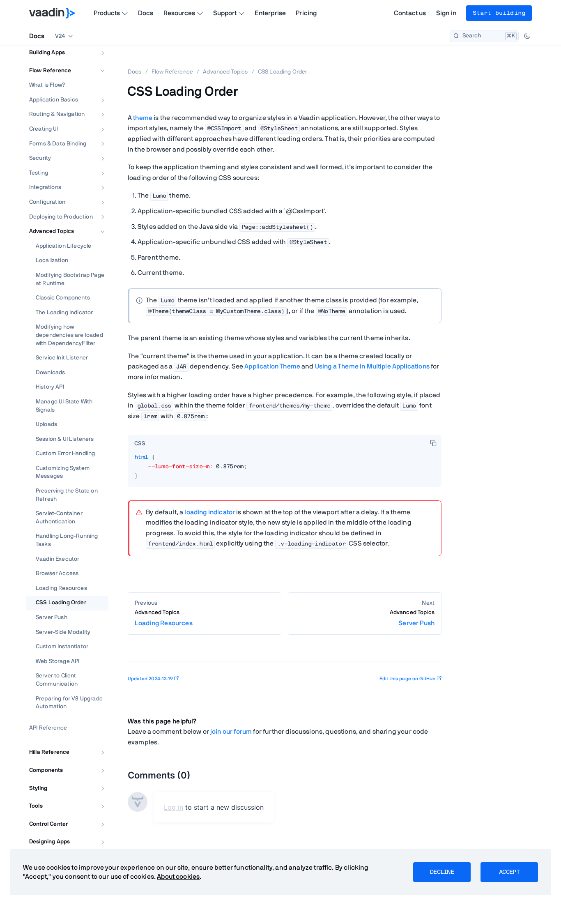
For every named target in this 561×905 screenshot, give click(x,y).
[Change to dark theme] (527, 36)
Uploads (46, 424)
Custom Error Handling (65, 453)
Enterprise (270, 13)
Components (46, 770)
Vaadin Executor (57, 559)
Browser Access (57, 573)
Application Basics (53, 100)
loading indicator (209, 512)
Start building (499, 13)
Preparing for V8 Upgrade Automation (69, 703)
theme (142, 118)
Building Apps (47, 52)
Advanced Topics (51, 231)
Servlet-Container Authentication (59, 518)
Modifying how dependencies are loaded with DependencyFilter (69, 335)
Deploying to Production (61, 217)
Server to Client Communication (57, 680)
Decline (442, 872)
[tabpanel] (284, 470)
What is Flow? (47, 85)
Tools (36, 806)
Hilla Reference (49, 752)
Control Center (48, 824)
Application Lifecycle (63, 246)
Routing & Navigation (57, 114)
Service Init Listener (62, 358)
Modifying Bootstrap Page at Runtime (70, 279)
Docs (146, 13)
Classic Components (63, 298)
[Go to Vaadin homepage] (52, 13)
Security (40, 158)
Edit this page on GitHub (407, 678)
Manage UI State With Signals (64, 406)
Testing (38, 173)
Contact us (410, 13)
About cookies (178, 876)
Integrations (45, 187)
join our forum (231, 731)
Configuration (47, 202)
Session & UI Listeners (65, 439)
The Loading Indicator (64, 312)
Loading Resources (61, 588)
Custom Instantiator (62, 646)
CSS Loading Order (61, 603)
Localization (52, 260)
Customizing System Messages (63, 472)
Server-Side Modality (63, 632)
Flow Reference (50, 71)
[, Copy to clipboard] (433, 443)
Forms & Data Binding (57, 144)
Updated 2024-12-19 (150, 678)
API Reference (48, 728)
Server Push (51, 617)
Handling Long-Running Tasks (67, 540)
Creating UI (43, 129)
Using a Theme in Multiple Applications (372, 366)
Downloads (50, 372)
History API (50, 387)
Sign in (446, 13)
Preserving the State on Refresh (67, 495)
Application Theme (272, 366)
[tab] (139, 443)
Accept (509, 872)
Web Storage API (57, 661)
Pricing (306, 13)
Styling (38, 788)
